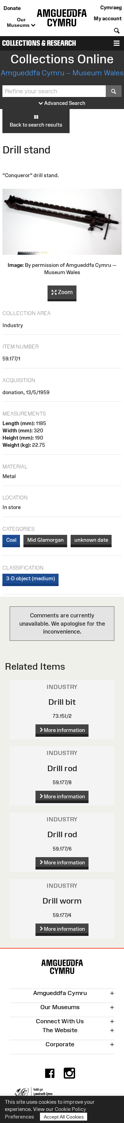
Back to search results (36, 125)
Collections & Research (39, 43)
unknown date (91, 540)
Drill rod (62, 768)
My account (108, 18)
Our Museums (19, 22)
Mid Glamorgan (45, 540)
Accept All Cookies (64, 1117)
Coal (11, 540)
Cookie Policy (70, 1109)
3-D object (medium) (30, 578)
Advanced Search (64, 103)
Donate (12, 8)
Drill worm (62, 900)
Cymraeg (111, 7)
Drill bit (62, 701)
